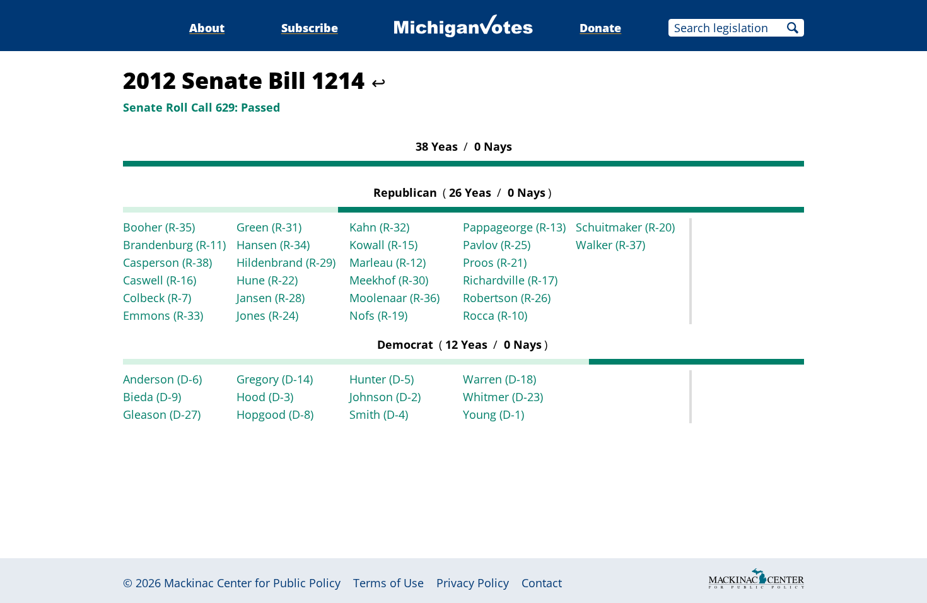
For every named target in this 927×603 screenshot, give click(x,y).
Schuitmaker (625, 227)
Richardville (510, 280)
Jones (267, 315)
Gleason (162, 414)
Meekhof (388, 280)
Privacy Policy (472, 582)
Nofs (378, 315)
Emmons (163, 315)
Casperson (167, 262)
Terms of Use (388, 582)
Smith (378, 414)
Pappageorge (514, 227)
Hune (267, 280)
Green (268, 227)
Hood (264, 396)
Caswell (159, 280)
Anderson (162, 379)
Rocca (495, 315)
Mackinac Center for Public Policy (252, 582)
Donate (600, 27)
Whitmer (503, 396)
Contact (542, 582)
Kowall (383, 244)
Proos (495, 262)
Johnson (385, 396)
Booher (159, 227)
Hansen (273, 244)
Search (792, 28)
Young (493, 414)
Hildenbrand (285, 262)
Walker (610, 244)
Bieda (152, 396)
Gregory (274, 379)
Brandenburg (174, 244)
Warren (499, 379)
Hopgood (274, 414)
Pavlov (496, 244)
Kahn (379, 227)
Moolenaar (394, 297)
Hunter (381, 379)
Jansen (270, 297)
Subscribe (309, 27)
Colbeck (157, 297)
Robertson (507, 297)
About (206, 27)
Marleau (387, 262)
